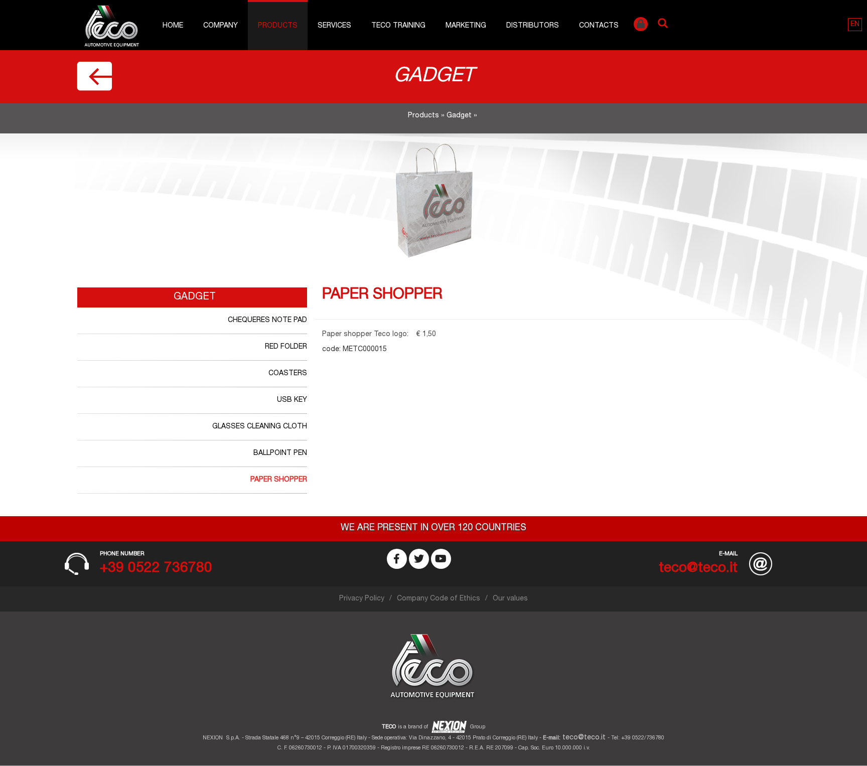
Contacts (599, 26)
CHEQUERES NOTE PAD (267, 320)
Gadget (459, 115)
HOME (173, 26)
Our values (510, 598)
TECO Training (398, 26)
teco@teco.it (584, 737)
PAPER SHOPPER (278, 480)
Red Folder (286, 347)
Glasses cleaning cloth (259, 426)
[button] (855, 24)
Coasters (287, 373)
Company (220, 26)
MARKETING (466, 26)
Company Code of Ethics (438, 598)
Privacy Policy (361, 598)
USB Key (292, 400)
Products (278, 26)
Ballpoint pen (280, 453)
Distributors (532, 26)
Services (334, 26)
